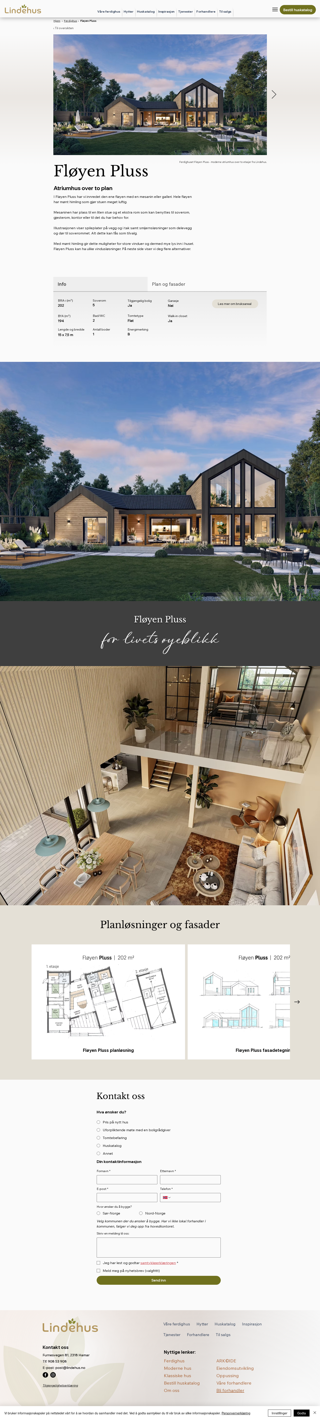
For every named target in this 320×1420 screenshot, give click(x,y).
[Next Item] (274, 94)
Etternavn (168, 1171)
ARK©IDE (226, 1360)
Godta (301, 1413)
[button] (185, 11)
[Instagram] (53, 1375)
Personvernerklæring (236, 1413)
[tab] (100, 284)
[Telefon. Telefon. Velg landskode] (167, 1197)
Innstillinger (279, 1413)
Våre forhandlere (233, 1383)
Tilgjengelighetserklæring (60, 1385)
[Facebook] (45, 1375)
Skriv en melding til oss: (113, 1233)
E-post (102, 1189)
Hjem (57, 20)
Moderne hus (177, 1368)
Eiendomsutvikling (235, 1368)
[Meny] (275, 9)
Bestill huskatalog (182, 1383)
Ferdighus (70, 20)
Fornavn (103, 1171)
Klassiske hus (177, 1375)
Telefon (166, 1189)
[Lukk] (314, 1413)
